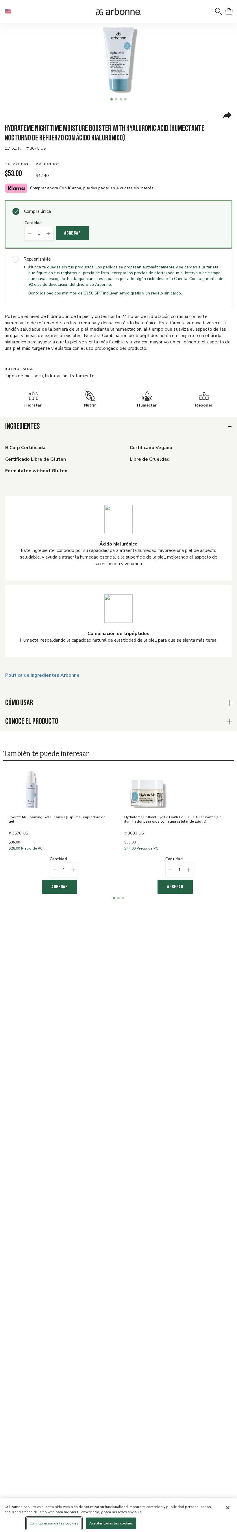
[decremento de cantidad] (29, 233)
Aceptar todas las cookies (111, 1523)
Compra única (37, 211)
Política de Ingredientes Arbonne (42, 675)
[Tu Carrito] (228, 11)
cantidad (33, 223)
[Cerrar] (227, 1507)
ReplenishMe (37, 259)
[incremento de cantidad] (48, 233)
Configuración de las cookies (53, 1523)
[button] (10, 11)
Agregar (72, 233)
